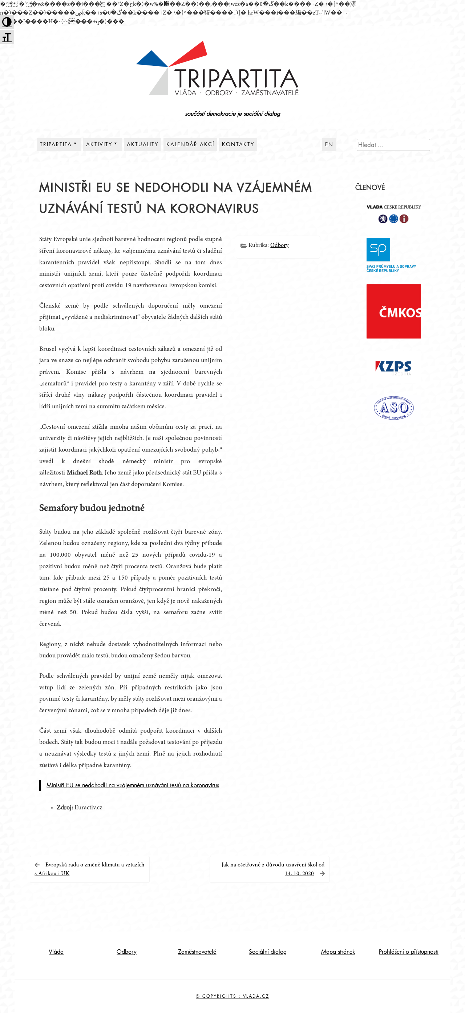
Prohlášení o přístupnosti (408, 952)
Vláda (56, 952)
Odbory (279, 245)
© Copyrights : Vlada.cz (232, 996)
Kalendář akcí (190, 144)
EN (329, 144)
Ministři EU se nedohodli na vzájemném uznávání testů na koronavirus (132, 785)
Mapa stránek (338, 952)
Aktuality (142, 144)
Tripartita (56, 144)
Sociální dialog (268, 952)
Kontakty (238, 144)
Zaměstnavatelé (197, 952)
